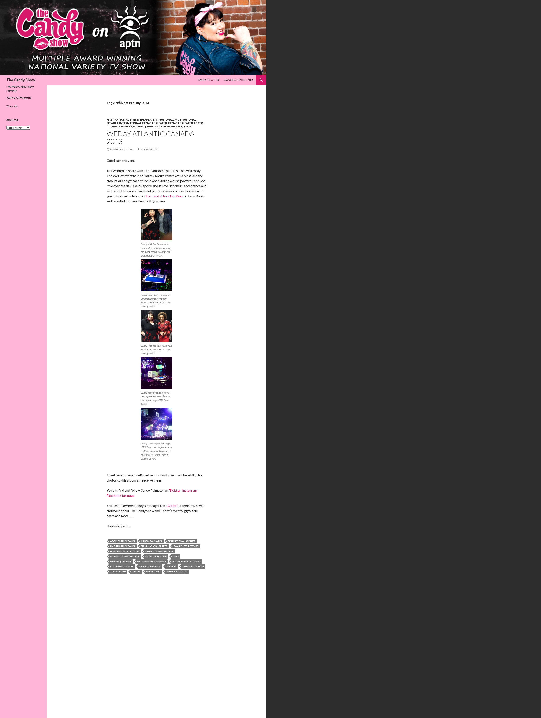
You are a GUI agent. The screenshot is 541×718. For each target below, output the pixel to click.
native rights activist (186, 561)
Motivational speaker (151, 561)
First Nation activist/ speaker (129, 119)
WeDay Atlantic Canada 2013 (150, 137)
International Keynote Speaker (143, 123)
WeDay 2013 (153, 571)
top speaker (118, 571)
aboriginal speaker (122, 541)
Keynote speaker (180, 123)
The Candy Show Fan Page (164, 196)
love (176, 556)
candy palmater (151, 541)
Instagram (189, 490)
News (187, 126)
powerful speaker (122, 566)
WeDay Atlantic (176, 571)
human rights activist (124, 551)
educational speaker (181, 541)
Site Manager (149, 149)
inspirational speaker (159, 551)
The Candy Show (20, 80)
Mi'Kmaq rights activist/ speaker (157, 126)
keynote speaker (156, 556)
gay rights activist (186, 546)
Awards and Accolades (238, 79)
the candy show (193, 566)
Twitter (175, 490)
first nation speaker (154, 546)
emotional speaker (122, 546)
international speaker (124, 556)
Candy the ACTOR (208, 79)
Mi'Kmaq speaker (120, 561)
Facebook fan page (120, 495)
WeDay (136, 571)
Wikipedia (12, 105)
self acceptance (150, 566)
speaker (171, 566)
